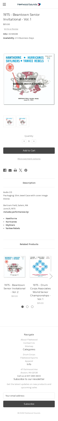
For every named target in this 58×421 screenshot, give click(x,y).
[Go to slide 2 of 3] (27, 307)
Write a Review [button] (11, 29)
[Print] (15, 170)
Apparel (29, 361)
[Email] (10, 170)
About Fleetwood (29, 339)
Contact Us (29, 343)
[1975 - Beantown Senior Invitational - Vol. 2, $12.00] (14, 266)
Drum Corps (29, 354)
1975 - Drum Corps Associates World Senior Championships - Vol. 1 (40, 292)
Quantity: (29, 136)
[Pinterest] (25, 170)
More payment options (29, 158)
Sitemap (29, 346)
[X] (20, 170)
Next (51, 276)
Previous (4, 276)
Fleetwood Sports (29, 357)
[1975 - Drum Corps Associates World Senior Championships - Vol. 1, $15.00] (40, 266)
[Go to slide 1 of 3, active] (22, 307)
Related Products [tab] (29, 244)
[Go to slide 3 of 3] (32, 307)
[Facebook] (4, 170)
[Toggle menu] (4, 4)
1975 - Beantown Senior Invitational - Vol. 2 (14, 289)
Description (29, 182)
